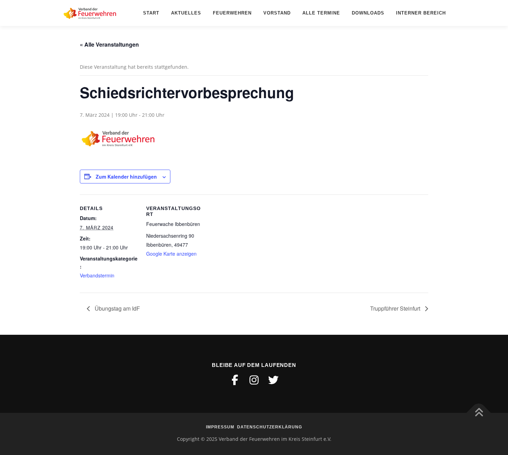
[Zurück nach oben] (479, 413)
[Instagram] (254, 380)
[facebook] (234, 380)
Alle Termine (321, 13)
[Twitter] (273, 380)
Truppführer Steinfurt (396, 308)
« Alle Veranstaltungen (109, 44)
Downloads (368, 13)
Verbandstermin (97, 275)
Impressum (220, 427)
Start (151, 13)
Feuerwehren (232, 13)
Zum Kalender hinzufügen (126, 176)
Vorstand (277, 13)
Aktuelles (186, 13)
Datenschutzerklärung (269, 427)
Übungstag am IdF (116, 308)
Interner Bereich (421, 13)
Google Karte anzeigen (171, 253)
